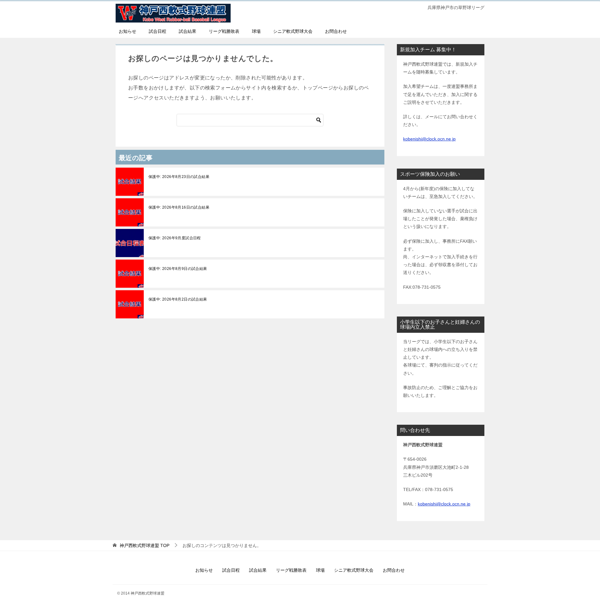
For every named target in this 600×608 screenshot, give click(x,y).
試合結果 (187, 31)
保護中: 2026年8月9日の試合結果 (177, 268)
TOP (144, 545)
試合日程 (157, 31)
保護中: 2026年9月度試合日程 (174, 238)
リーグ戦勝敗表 (224, 31)
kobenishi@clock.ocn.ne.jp (429, 138)
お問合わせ (336, 31)
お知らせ (127, 31)
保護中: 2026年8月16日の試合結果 (178, 207)
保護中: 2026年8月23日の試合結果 (178, 177)
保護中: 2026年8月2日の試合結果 (177, 299)
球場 (256, 31)
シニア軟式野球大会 (292, 31)
